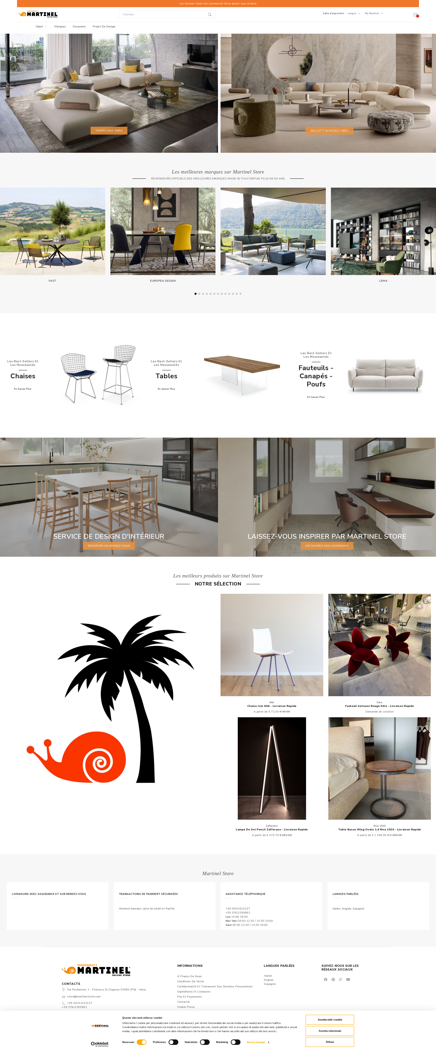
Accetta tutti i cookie (330, 1019)
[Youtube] (348, 979)
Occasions (79, 26)
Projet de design (104, 26)
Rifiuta (330, 1041)
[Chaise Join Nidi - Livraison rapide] (272, 645)
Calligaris (273, 281)
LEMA (163, 281)
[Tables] (242, 375)
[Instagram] (340, 979)
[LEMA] (163, 231)
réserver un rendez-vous (109, 546)
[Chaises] (98, 375)
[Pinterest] (333, 979)
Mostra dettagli (256, 1042)
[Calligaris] (273, 231)
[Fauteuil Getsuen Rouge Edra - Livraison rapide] (379, 645)
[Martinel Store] (37, 13)
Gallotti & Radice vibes (329, 131)
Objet (40, 26)
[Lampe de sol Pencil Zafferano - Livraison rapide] (272, 768)
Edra (379, 702)
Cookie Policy (186, 1007)
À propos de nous (189, 976)
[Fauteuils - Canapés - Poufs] (385, 375)
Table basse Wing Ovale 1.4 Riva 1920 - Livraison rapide (379, 829)
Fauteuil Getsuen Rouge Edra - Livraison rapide (379, 706)
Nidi (272, 702)
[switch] (173, 1042)
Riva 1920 (379, 825)
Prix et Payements (189, 997)
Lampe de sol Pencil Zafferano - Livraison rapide (272, 829)
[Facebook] (325, 979)
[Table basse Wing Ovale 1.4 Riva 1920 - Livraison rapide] (379, 768)
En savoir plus (23, 389)
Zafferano (272, 825)
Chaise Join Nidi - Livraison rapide (272, 706)
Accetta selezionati (330, 1030)
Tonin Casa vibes (109, 131)
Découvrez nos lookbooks (326, 546)
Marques (60, 26)
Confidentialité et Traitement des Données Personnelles (215, 986)
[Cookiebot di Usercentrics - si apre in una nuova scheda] (100, 1044)
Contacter (183, 1002)
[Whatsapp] (356, 979)
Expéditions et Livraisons (194, 992)
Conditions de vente (190, 981)
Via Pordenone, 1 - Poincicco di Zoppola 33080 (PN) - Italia (106, 989)
